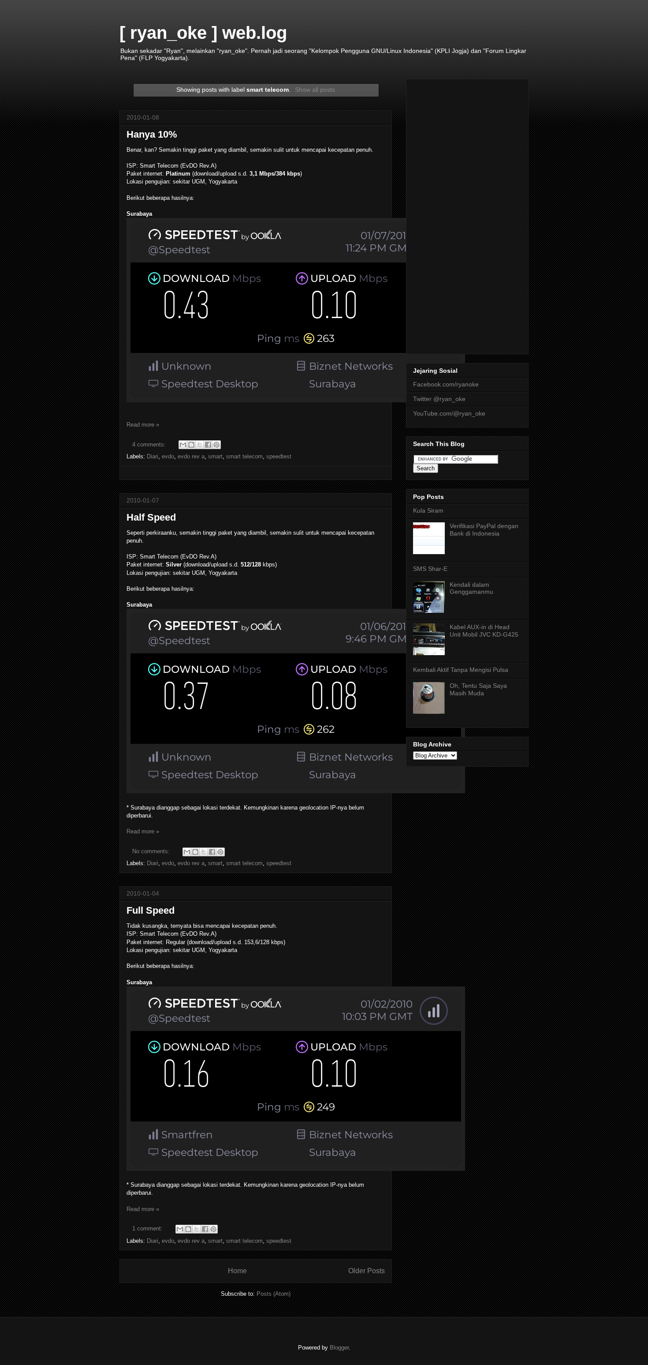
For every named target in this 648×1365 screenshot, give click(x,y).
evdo (168, 456)
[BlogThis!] (191, 444)
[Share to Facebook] (208, 444)
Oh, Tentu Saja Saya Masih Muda (478, 689)
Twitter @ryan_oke (439, 398)
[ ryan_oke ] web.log (203, 32)
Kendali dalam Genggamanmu (471, 588)
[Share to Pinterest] (216, 444)
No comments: (151, 851)
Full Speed (151, 910)
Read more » (143, 424)
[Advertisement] (467, 214)
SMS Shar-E (430, 568)
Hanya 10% (152, 134)
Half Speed (151, 517)
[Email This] (183, 444)
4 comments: (150, 444)
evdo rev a (191, 456)
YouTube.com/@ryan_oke (449, 413)
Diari (152, 456)
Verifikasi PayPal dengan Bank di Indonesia (484, 529)
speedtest (278, 456)
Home (237, 1271)
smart (215, 456)
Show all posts (315, 89)
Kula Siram (428, 510)
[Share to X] (199, 444)
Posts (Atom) (273, 1293)
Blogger (339, 1347)
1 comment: (148, 1228)
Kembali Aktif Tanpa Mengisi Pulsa (460, 669)
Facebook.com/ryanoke (446, 384)
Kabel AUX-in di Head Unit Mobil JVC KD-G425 (484, 630)
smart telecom (244, 456)
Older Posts (366, 1271)
